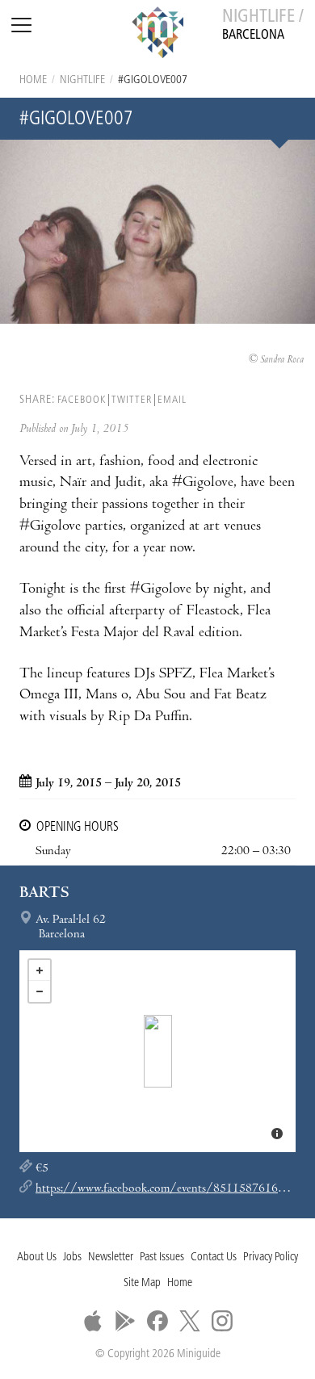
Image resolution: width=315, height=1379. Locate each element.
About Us (37, 1257)
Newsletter (110, 1257)
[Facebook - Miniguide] (157, 1320)
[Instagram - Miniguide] (222, 1320)
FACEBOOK (81, 400)
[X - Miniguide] (190, 1320)
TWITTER (131, 400)
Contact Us (214, 1257)
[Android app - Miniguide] (125, 1320)
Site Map (142, 1283)
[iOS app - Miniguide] (93, 1320)
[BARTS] (158, 1051)
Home (33, 80)
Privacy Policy (270, 1257)
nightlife (82, 80)
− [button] (39, 991)
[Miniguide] (157, 34)
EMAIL (172, 400)
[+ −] (157, 1051)
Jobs (72, 1257)
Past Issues (162, 1257)
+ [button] (39, 970)
